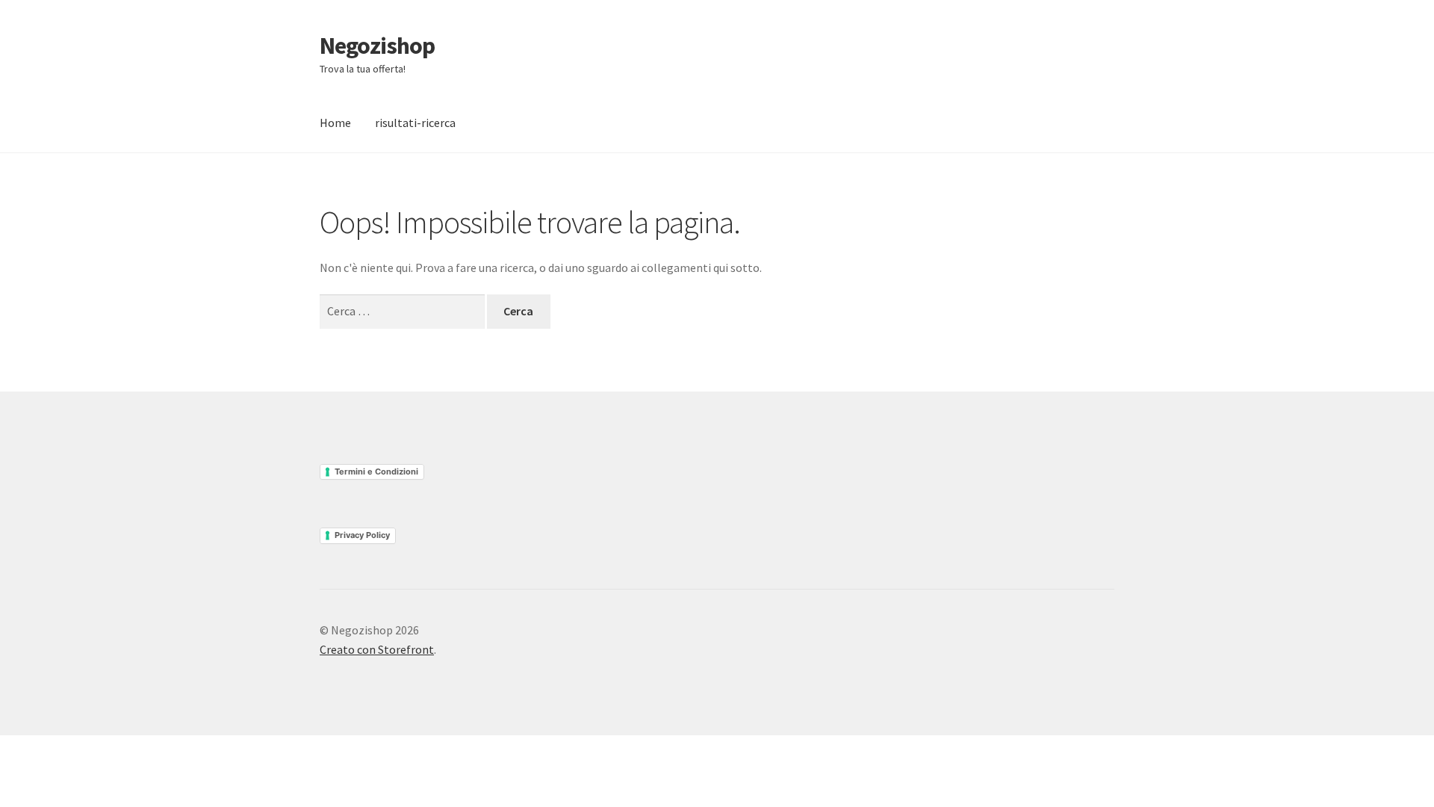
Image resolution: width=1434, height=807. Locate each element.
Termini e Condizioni (376, 471)
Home (335, 122)
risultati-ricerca (415, 122)
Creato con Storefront (377, 649)
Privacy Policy (362, 535)
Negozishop (377, 46)
